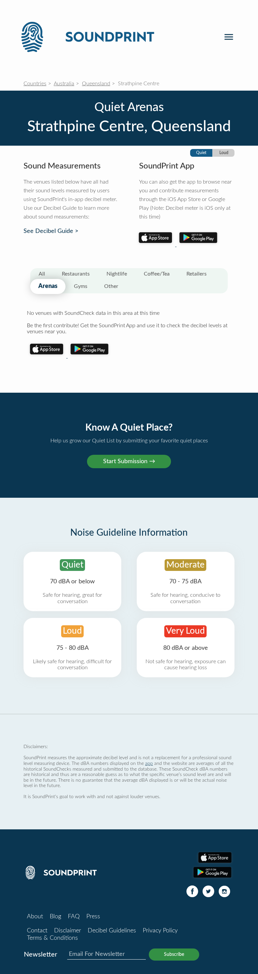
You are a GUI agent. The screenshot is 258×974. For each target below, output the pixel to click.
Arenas (47, 286)
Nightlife (116, 274)
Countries (35, 83)
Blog (55, 917)
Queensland (96, 83)
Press (93, 917)
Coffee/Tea (157, 274)
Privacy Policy (160, 931)
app (149, 763)
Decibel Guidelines (112, 931)
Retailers (196, 274)
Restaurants (76, 274)
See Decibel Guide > (51, 231)
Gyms (80, 286)
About (35, 917)
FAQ (74, 917)
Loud (223, 153)
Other (111, 286)
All (42, 274)
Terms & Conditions (52, 938)
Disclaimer (67, 931)
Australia (64, 83)
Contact (37, 931)
